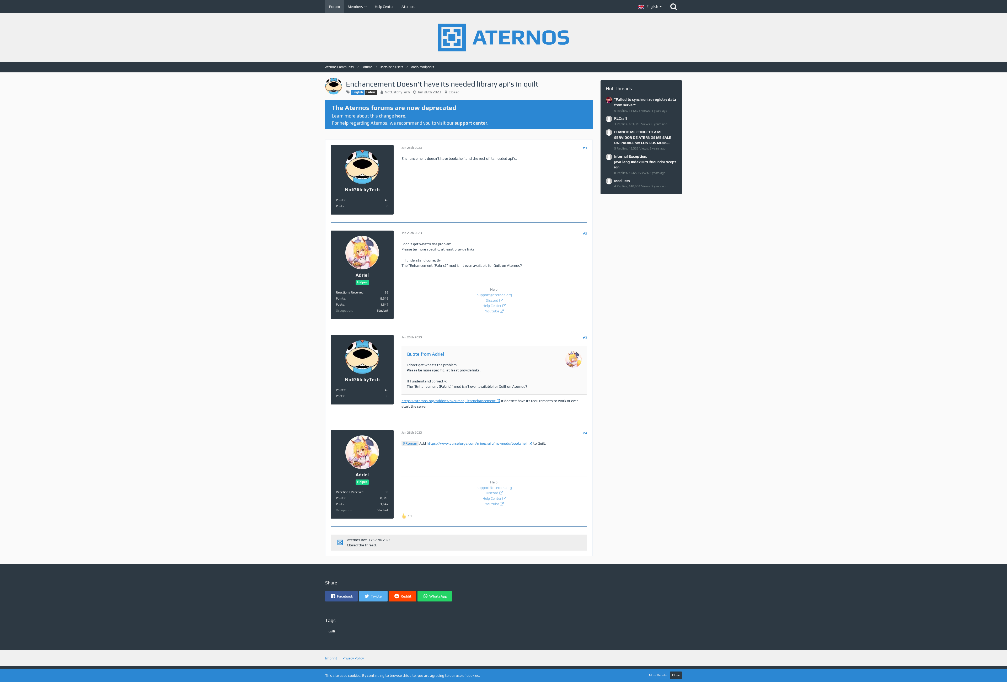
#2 (585, 233)
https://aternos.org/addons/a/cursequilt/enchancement (448, 401)
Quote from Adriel (425, 354)
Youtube (492, 311)
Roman (411, 443)
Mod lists (622, 181)
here (400, 116)
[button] (650, 6)
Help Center (492, 305)
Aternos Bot (357, 540)
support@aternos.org (494, 295)
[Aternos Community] (503, 37)
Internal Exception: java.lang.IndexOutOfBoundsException (645, 161)
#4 (585, 433)
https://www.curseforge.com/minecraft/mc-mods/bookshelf (477, 443)
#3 (585, 337)
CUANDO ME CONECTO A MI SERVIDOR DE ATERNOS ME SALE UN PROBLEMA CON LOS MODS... (642, 137)
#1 (585, 148)
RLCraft (620, 118)
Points (340, 200)
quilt (332, 631)
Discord (492, 300)
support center (470, 123)
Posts (340, 206)
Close (676, 675)
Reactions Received (349, 292)
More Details (658, 675)
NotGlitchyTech (397, 92)
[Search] (674, 6)
